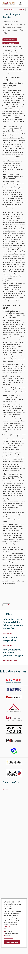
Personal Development (9, 39)
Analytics (7, 935)
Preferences (8, 931)
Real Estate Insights (9, 9)
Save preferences (8, 938)
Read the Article (7, 633)
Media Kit (5, 790)
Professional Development (10, 43)
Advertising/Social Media (12, 933)
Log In (20, 4)
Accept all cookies (12, 942)
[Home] (8, 3)
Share (20, 9)
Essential (7, 929)
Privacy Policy (8, 926)
